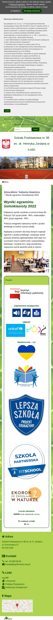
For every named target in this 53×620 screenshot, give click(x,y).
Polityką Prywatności (17, 4)
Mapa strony (21, 119)
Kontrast (18, 124)
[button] (3, 168)
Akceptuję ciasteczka (32, 11)
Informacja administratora (31, 124)
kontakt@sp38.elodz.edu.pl (17, 564)
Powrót (8, 280)
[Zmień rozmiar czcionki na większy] (40, 119)
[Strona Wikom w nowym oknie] (8, 618)
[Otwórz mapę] (17, 606)
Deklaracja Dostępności (16, 587)
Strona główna (9, 119)
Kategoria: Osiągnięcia (29, 192)
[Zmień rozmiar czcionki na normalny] (34, 119)
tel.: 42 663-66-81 (13, 561)
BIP (7, 578)
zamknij (7, 110)
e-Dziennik (10, 581)
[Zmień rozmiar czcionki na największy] (46, 119)
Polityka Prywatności (14, 584)
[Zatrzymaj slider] (26, 176)
